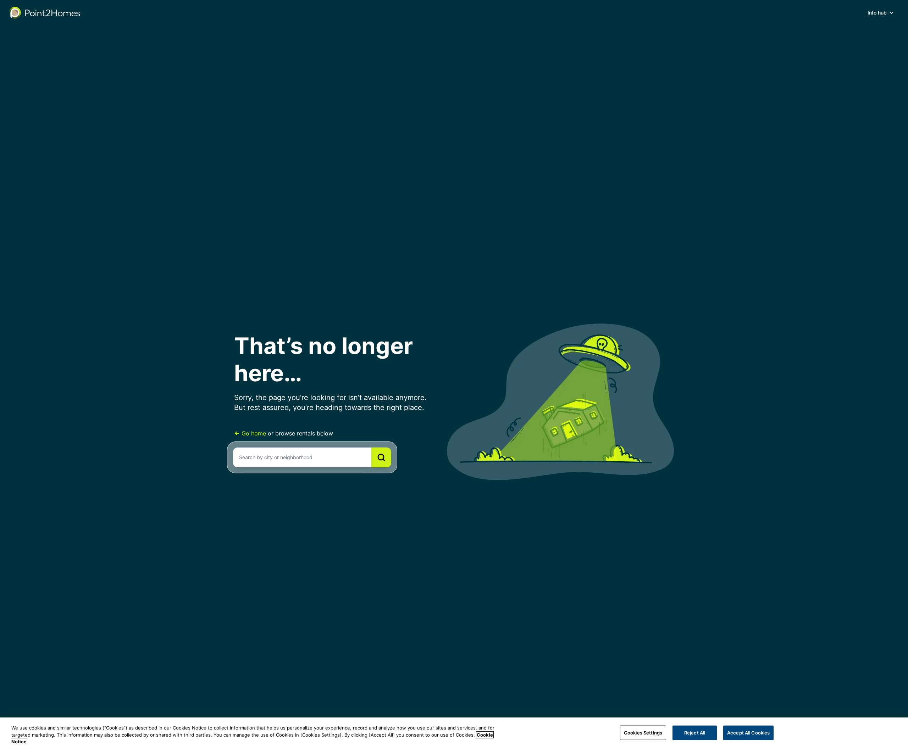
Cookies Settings (643, 732)
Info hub (877, 13)
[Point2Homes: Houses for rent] (45, 12)
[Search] (381, 457)
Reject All (694, 732)
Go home (254, 433)
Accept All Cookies (748, 732)
